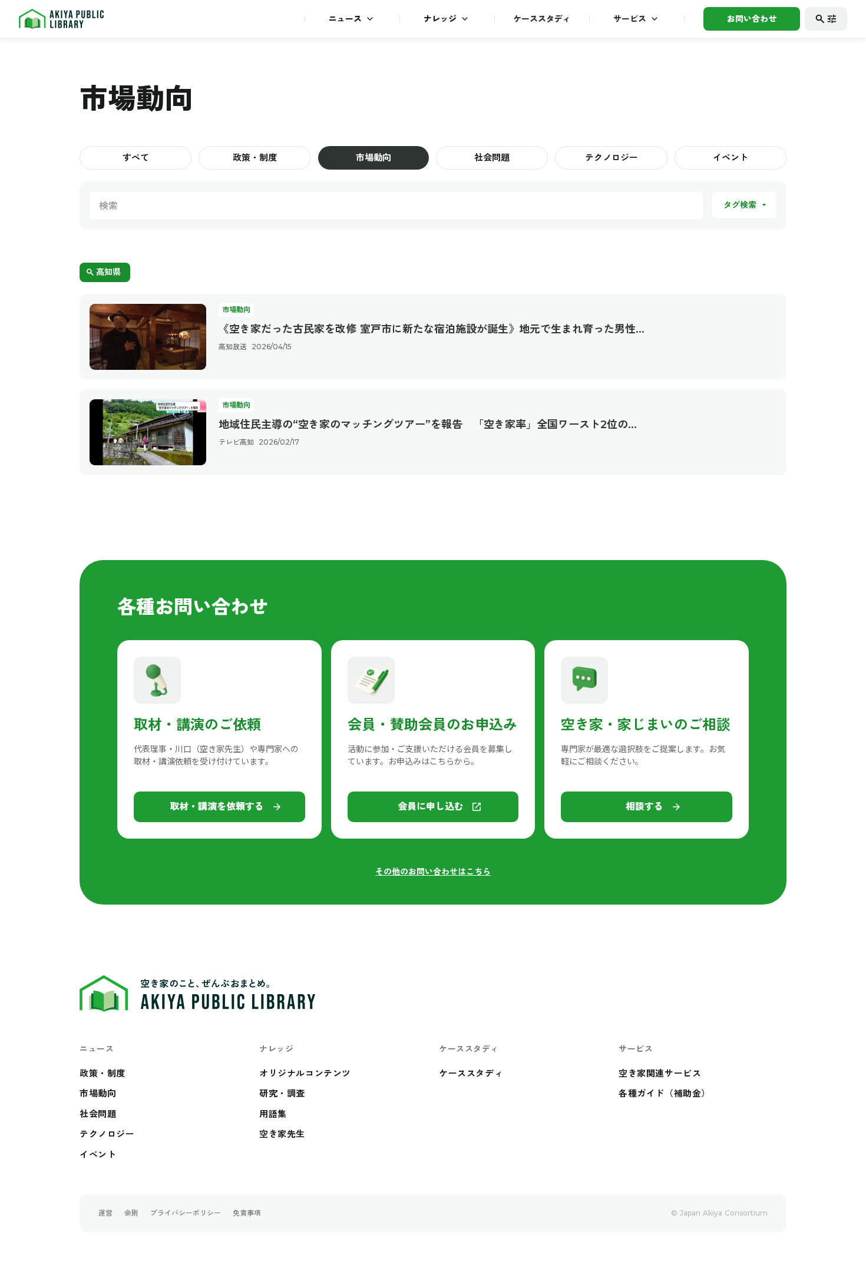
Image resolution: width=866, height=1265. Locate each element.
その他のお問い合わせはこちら (433, 871)
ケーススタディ (542, 19)
